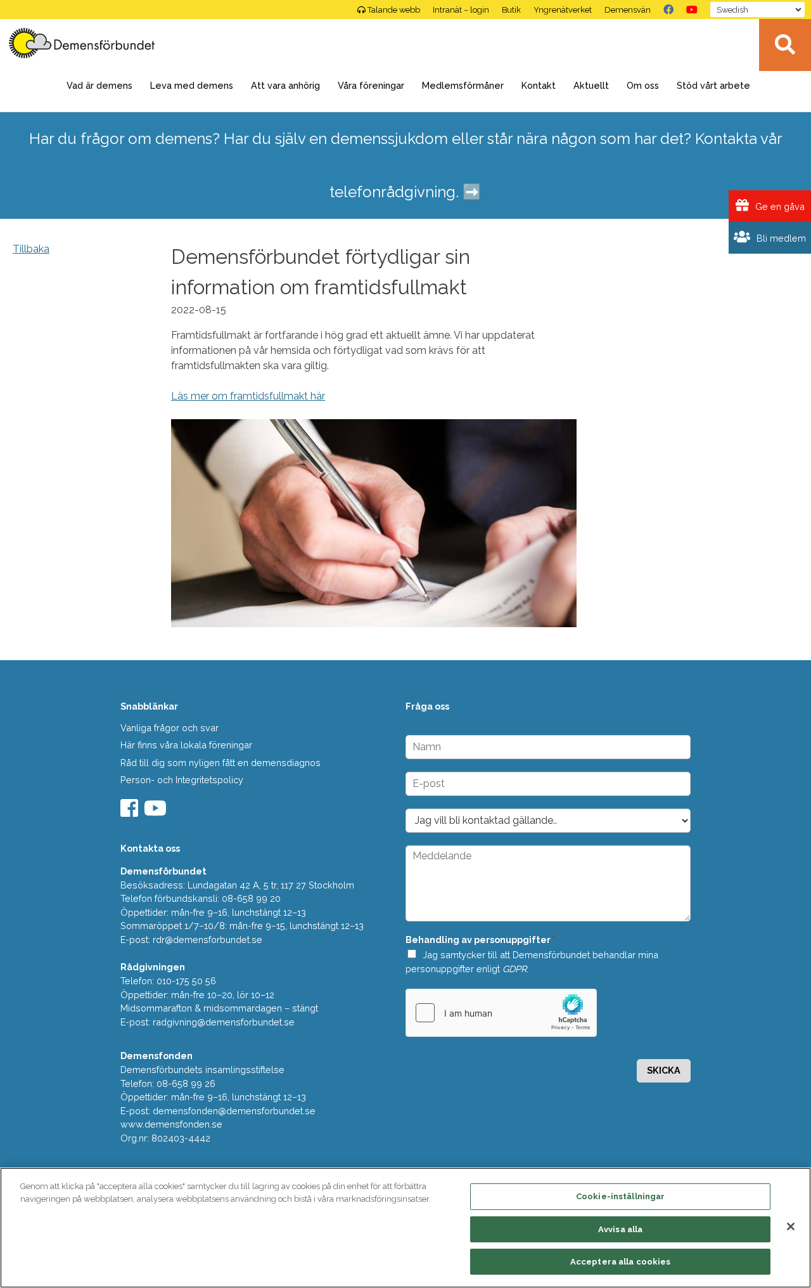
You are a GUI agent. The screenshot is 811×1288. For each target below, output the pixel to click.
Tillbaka (31, 249)
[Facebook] (668, 9)
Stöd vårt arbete (713, 85)
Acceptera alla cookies (620, 1261)
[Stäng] (791, 1226)
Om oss (643, 85)
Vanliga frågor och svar (169, 727)
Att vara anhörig (285, 85)
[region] (405, 1228)
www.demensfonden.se (171, 1124)
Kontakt (538, 85)
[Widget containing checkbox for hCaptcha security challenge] (501, 1013)
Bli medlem (780, 238)
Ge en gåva (779, 206)
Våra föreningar (371, 85)
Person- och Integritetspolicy (181, 779)
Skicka (663, 1070)
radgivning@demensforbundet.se (224, 1022)
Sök (785, 45)
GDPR (514, 968)
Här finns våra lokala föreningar (186, 744)
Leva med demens (191, 85)
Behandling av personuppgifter (481, 939)
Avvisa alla (620, 1229)
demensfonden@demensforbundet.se (234, 1110)
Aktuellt (591, 85)
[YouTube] (692, 9)
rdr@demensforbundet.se (207, 939)
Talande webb (393, 10)
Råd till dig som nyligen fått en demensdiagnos (220, 762)
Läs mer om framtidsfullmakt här (248, 396)
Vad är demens (99, 85)
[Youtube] (157, 812)
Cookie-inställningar (620, 1196)
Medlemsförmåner (463, 85)
